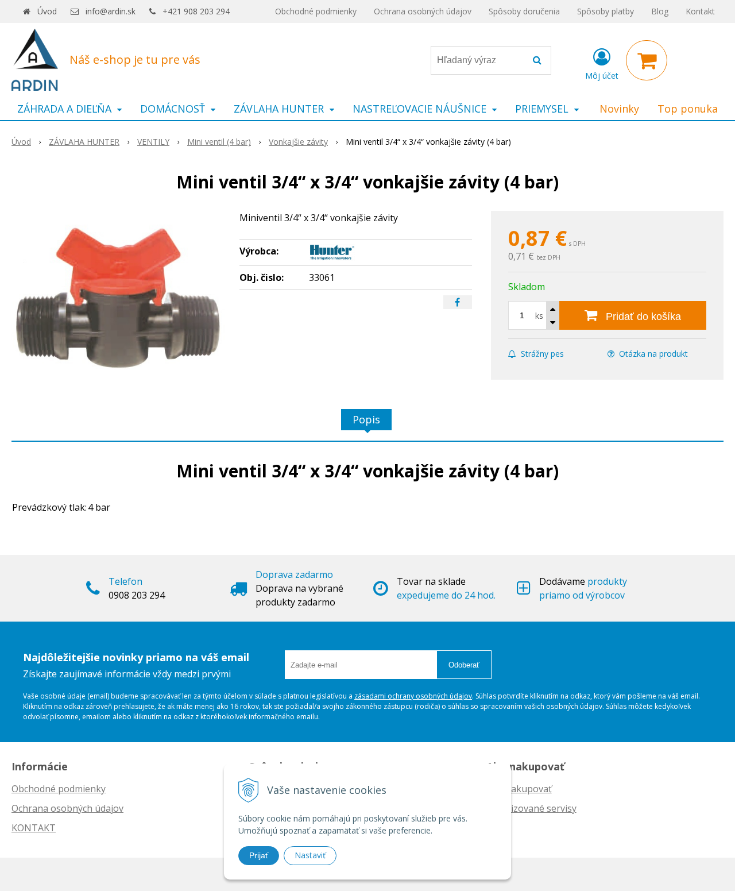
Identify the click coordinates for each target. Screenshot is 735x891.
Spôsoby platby (605, 11)
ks (539, 315)
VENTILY (153, 141)
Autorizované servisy (531, 808)
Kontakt (700, 11)
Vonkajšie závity (298, 141)
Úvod (47, 11)
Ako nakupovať (519, 788)
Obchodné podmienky (316, 11)
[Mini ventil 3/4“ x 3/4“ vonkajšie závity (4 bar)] (118, 297)
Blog (659, 11)
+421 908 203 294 (196, 11)
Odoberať (463, 665)
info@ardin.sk (111, 11)
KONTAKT (33, 827)
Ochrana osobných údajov (422, 11)
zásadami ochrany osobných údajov (413, 696)
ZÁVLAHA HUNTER (84, 141)
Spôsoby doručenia (524, 11)
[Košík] (646, 60)
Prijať (258, 855)
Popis (366, 419)
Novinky (619, 108)
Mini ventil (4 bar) (219, 141)
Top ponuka (687, 108)
